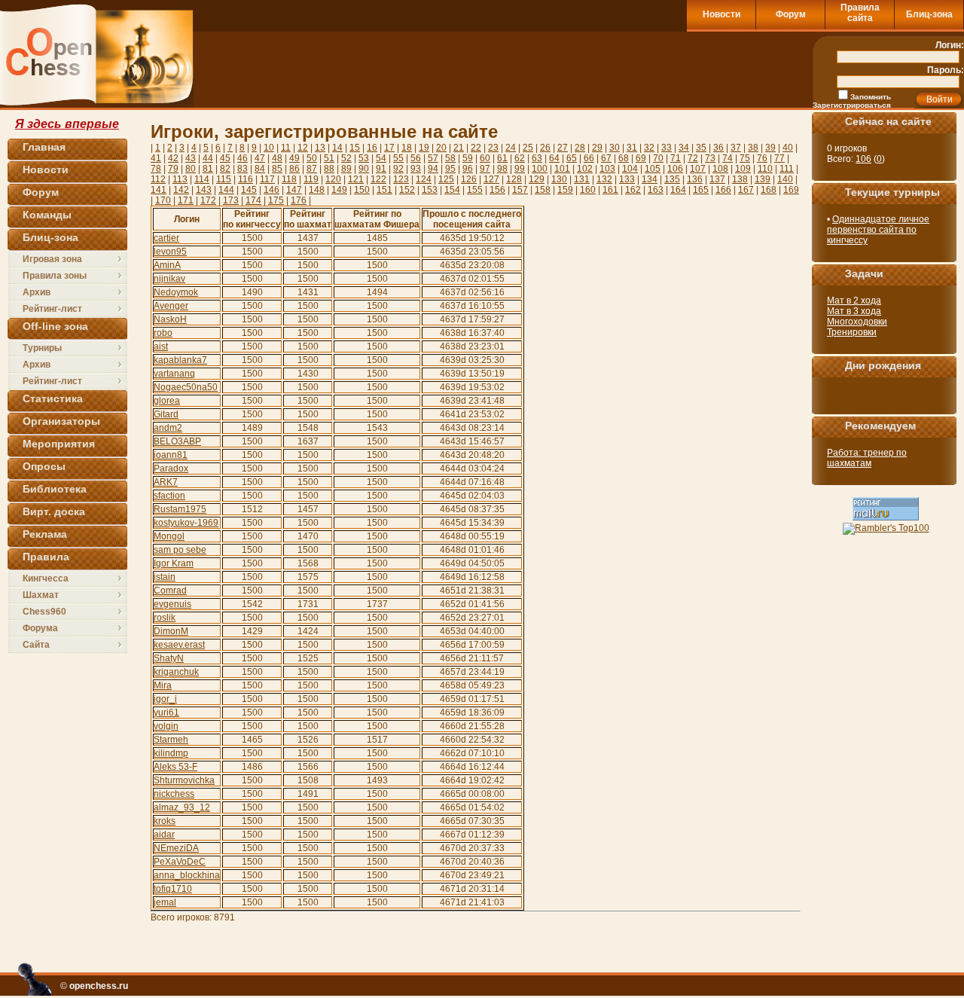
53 (363, 158)
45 (225, 158)
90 (363, 168)
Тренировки (852, 332)
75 (745, 158)
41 (156, 158)
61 (502, 158)
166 (723, 190)
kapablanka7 (180, 360)
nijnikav (169, 278)
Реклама (45, 534)
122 (378, 179)
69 (641, 158)
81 (208, 168)
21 (458, 147)
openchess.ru (98, 986)
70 (658, 158)
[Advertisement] (608, 69)
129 (537, 179)
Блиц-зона (929, 14)
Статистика (53, 398)
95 (450, 168)
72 (693, 158)
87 (312, 168)
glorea (167, 400)
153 (430, 190)
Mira (163, 685)
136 (695, 179)
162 (633, 190)
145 (249, 190)
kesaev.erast (179, 644)
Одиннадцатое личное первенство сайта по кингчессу (878, 230)
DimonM (171, 631)
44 (208, 158)
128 (514, 179)
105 (652, 168)
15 (354, 147)
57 (433, 158)
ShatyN (169, 658)
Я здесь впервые (67, 124)
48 (277, 158)
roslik (164, 617)
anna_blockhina (187, 875)
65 (571, 158)
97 (485, 168)
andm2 (168, 428)
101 (562, 168)
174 (253, 200)
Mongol (169, 536)
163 (656, 190)
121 (356, 179)
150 (362, 190)
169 (791, 190)
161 (610, 190)
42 (173, 158)
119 (311, 179)
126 (469, 179)
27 (562, 147)
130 (559, 179)
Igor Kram (174, 563)
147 (294, 190)
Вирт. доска (54, 511)
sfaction (169, 495)
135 (672, 179)
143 (204, 190)
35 (701, 147)
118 (289, 179)
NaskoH (170, 319)
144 (226, 190)
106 (675, 168)
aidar (164, 834)
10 (269, 147)
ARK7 (166, 482)
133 (627, 179)
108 (720, 168)
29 (597, 147)
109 (743, 168)
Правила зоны (55, 275)
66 (589, 158)
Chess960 (44, 611)
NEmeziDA (176, 848)
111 (786, 168)
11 (286, 147)
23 (493, 147)
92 (398, 168)
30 (614, 147)
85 (277, 168)
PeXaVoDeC (180, 861)
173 (231, 200)
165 (701, 190)
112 (158, 179)
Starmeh (171, 739)
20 (441, 147)
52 (346, 158)
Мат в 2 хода (854, 300)
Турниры (42, 348)
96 (467, 168)
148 (317, 190)
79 (173, 168)
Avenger (171, 306)
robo (163, 333)
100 (540, 168)
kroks (164, 821)
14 (337, 147)
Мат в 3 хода (854, 311)
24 (510, 147)
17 (389, 147)
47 (260, 158)
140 (785, 179)
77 (779, 158)
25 (528, 147)
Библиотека (55, 489)
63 (537, 158)
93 (415, 168)
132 (604, 179)
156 (497, 190)
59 (467, 158)
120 (333, 179)
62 (519, 158)
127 (491, 179)
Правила (46, 557)
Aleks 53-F (175, 766)
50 (312, 158)
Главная (44, 147)
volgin (166, 726)
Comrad (170, 590)
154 (452, 190)
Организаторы (61, 421)
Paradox (171, 468)
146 (271, 190)
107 (698, 168)
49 (294, 158)
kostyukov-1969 (186, 522)
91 (381, 168)
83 (242, 168)
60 (485, 158)
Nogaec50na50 (186, 387)
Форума (40, 628)
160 (588, 190)
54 (381, 158)
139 (762, 179)
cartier (166, 238)
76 (762, 158)
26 (545, 147)
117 (267, 179)
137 (717, 179)
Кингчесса (46, 578)
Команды (47, 215)
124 (424, 179)
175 (276, 200)
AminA (167, 265)
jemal (165, 902)
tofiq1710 (173, 889)
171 (186, 200)
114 (201, 179)
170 (163, 200)
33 (666, 147)
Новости (721, 14)
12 (302, 147)
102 (585, 168)
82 (225, 168)
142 (181, 190)
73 (710, 158)
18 (406, 147)
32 (649, 147)
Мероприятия (59, 444)
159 (565, 190)
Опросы (44, 466)
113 (180, 179)
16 (372, 147)
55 (398, 158)
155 (475, 190)
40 (787, 147)
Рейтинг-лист (52, 309)
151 (384, 190)
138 (740, 179)
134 (649, 179)
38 (753, 147)
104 (630, 168)
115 (223, 179)
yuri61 (166, 712)
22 (476, 147)
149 (339, 190)
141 (158, 190)
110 (765, 168)
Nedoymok (176, 292)
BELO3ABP (177, 441)
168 (768, 190)
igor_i (165, 699)
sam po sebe (180, 550)
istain (164, 577)
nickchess (174, 794)
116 (245, 179)
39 (770, 147)
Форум (791, 14)
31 (632, 147)
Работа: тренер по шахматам (867, 457)
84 (260, 168)
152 (407, 190)
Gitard (166, 414)
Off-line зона (55, 326)
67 (606, 158)
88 (329, 168)
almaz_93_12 (182, 807)
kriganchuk (176, 672)
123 (401, 179)
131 (582, 179)
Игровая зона (52, 259)
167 (746, 190)
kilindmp (171, 753)
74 (727, 158)
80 (190, 168)
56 (415, 158)
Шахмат (41, 595)
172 (208, 200)
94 (433, 168)
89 (346, 168)
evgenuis (172, 604)
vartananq (174, 373)
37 (736, 147)
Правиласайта (860, 12)
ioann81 (171, 455)
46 (242, 158)
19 (424, 147)
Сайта (36, 644)
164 (678, 190)
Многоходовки (857, 321)
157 (520, 190)
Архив (36, 292)
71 (675, 158)
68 (623, 158)
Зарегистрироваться (852, 105)
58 (450, 158)
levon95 (170, 251)
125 (446, 179)
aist (161, 346)
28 (580, 147)
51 (329, 158)
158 (543, 190)
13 (320, 147)
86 (294, 168)
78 (156, 168)
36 (718, 147)
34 (684, 147)
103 (607, 168)
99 (519, 168)
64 (554, 158)
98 (502, 168)
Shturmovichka (184, 780)
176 (299, 200)
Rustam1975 (180, 509)
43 (190, 158)
